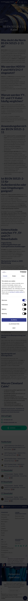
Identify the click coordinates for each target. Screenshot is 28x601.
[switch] (24, 305)
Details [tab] (14, 276)
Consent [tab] (5, 276)
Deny (14, 328)
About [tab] (23, 276)
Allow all (14, 319)
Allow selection (14, 324)
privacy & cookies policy (16, 292)
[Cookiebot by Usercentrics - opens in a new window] (20, 272)
